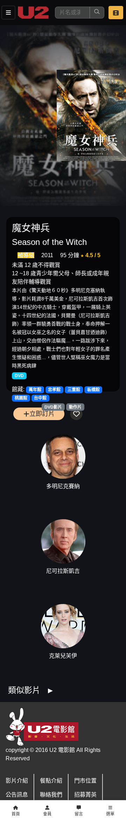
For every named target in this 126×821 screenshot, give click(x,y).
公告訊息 (17, 795)
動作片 (75, 407)
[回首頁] (33, 12)
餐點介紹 (51, 781)
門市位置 (85, 781)
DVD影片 (53, 407)
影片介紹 (17, 781)
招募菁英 (85, 795)
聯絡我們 (51, 795)
